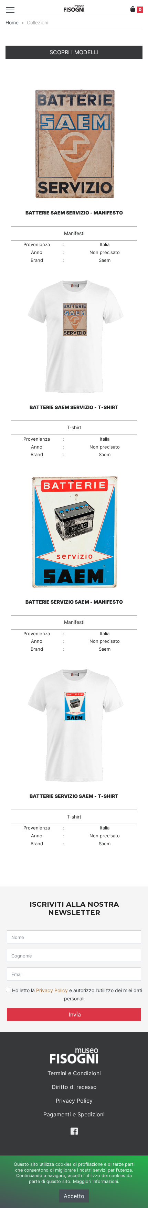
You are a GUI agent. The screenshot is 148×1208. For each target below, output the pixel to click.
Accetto (74, 1196)
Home (12, 22)
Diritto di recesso (74, 1086)
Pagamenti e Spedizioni (74, 1114)
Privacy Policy (52, 990)
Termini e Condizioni (74, 1073)
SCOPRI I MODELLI (74, 52)
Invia (74, 1014)
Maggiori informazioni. (96, 1181)
